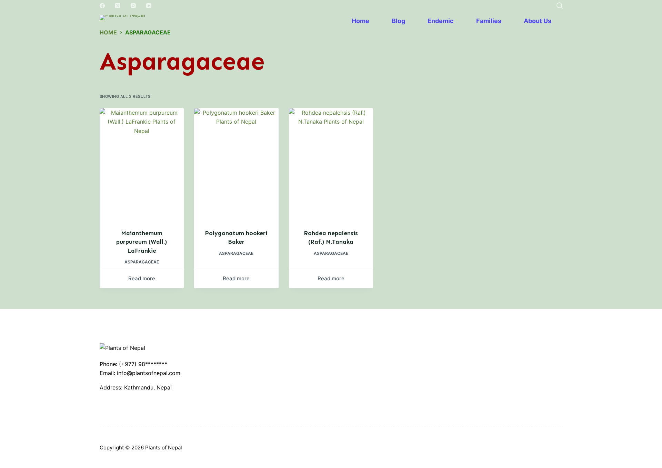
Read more (141, 278)
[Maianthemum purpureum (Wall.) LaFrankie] (142, 164)
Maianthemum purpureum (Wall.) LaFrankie (141, 242)
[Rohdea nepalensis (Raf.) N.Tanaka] (331, 164)
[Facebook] (102, 5)
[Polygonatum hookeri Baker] (236, 164)
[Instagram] (133, 5)
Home (360, 21)
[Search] (559, 5)
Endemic (441, 21)
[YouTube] (148, 5)
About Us (537, 21)
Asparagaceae (141, 261)
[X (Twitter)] (117, 5)
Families (488, 21)
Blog (398, 21)
